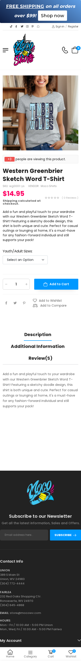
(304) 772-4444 (12, 583)
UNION (5, 570)
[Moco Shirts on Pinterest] (33, 26)
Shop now (52, 15)
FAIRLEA (5, 592)
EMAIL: (4, 613)
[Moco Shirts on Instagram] (27, 26)
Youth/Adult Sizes (17, 251)
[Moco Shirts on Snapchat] (38, 26)
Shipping (10, 200)
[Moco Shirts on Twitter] (22, 26)
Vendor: (34, 186)
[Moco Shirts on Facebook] (16, 26)
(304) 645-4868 (12, 605)
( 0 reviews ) (70, 197)
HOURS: (5, 620)
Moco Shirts (49, 186)
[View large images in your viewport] (70, 142)
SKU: (6, 186)
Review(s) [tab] (40, 358)
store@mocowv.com (25, 613)
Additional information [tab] (38, 346)
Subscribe (63, 535)
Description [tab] (37, 334)
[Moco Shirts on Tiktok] (11, 26)
